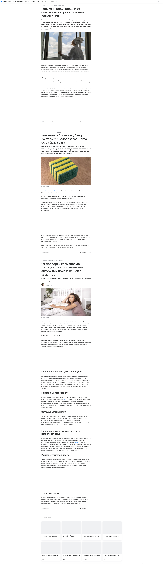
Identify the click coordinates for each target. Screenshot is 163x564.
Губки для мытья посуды (48, 190)
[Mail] (2, 1)
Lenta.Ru (55, 5)
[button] (66, 46)
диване (67, 323)
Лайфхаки (59, 132)
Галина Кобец (48, 283)
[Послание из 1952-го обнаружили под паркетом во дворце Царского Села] (91, 551)
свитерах (65, 399)
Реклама (10, 563)
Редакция (119, 563)
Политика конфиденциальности (155, 563)
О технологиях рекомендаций (142, 563)
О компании (6, 563)
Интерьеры (61, 5)
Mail (2, 563)
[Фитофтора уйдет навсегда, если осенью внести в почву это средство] (71, 530)
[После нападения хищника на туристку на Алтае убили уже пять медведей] (50, 530)
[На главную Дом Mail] (4, 1)
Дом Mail (55, 260)
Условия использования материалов (129, 563)
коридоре (76, 442)
